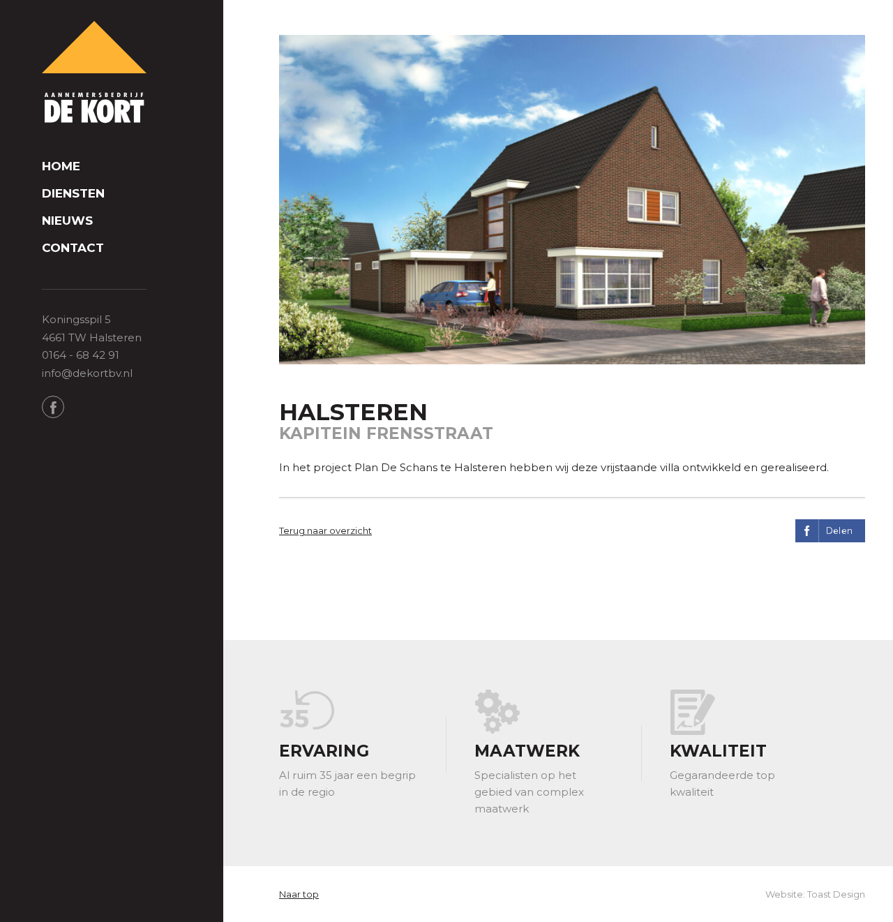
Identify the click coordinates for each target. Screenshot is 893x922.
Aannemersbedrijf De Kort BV (94, 73)
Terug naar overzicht (325, 530)
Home (61, 166)
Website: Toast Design (815, 894)
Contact (73, 248)
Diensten (73, 194)
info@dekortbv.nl (87, 373)
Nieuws (67, 221)
